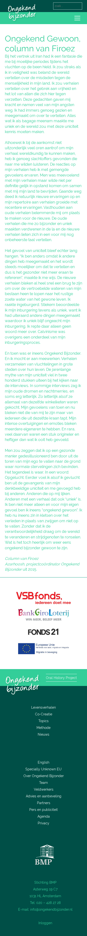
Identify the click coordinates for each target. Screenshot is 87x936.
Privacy (43, 823)
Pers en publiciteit (43, 810)
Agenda (43, 816)
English (43, 762)
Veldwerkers (43, 789)
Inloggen (45, 923)
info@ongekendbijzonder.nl (51, 909)
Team (43, 783)
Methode (43, 728)
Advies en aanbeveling (43, 796)
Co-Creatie (43, 714)
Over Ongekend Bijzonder (43, 776)
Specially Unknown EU (43, 769)
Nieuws (43, 734)
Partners (43, 803)
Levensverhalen (43, 707)
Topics (43, 721)
